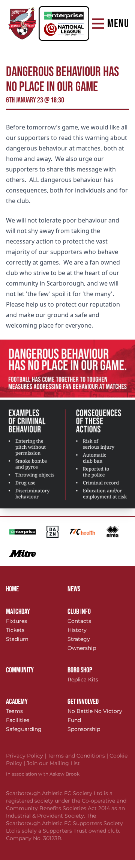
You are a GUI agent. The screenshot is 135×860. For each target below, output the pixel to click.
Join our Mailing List (53, 763)
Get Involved (83, 701)
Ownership (82, 648)
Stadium (17, 639)
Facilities (17, 720)
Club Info (79, 611)
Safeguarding (24, 729)
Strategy (79, 639)
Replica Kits (83, 679)
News (74, 589)
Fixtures (16, 621)
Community (20, 670)
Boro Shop (80, 670)
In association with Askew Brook (43, 774)
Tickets (15, 630)
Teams (14, 711)
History (77, 630)
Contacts (79, 621)
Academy (17, 701)
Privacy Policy (27, 755)
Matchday (18, 611)
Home (12, 589)
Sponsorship (84, 729)
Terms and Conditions (79, 755)
